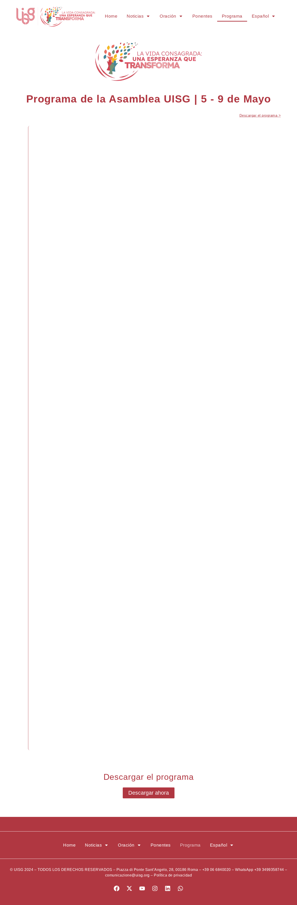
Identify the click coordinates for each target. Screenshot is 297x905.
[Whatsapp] (180, 888)
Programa (232, 16)
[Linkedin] (168, 888)
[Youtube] (142, 888)
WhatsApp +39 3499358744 (259, 870)
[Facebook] (117, 888)
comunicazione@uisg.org (127, 875)
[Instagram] (155, 888)
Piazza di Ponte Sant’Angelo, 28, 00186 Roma (157, 870)
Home (111, 16)
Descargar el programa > (260, 115)
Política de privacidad (173, 875)
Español (260, 16)
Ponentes (202, 16)
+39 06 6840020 (216, 870)
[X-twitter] (129, 888)
